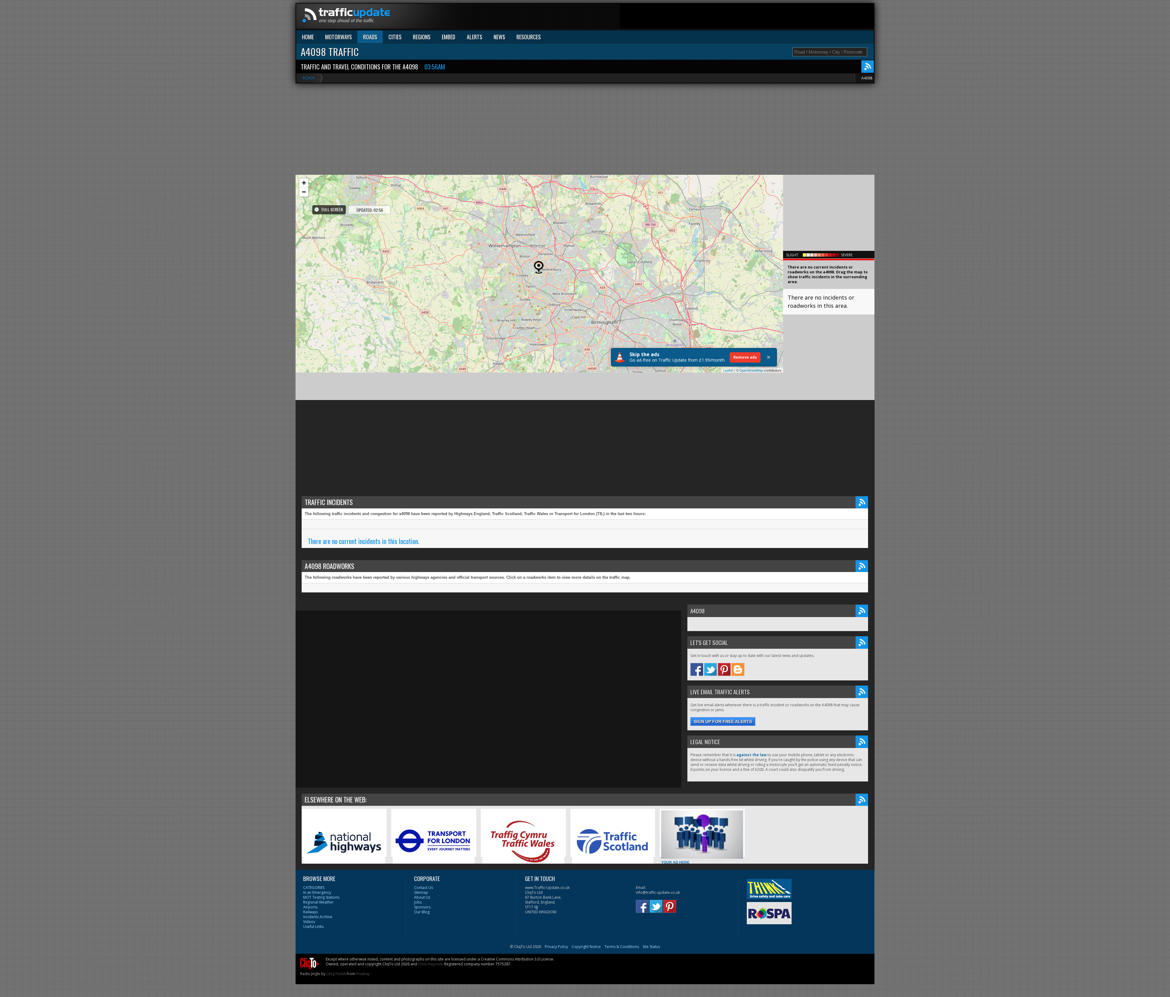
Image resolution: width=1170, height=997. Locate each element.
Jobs (418, 902)
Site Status (651, 946)
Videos (309, 921)
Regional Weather (318, 902)
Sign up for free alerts (723, 721)
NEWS (499, 37)
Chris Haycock (430, 964)
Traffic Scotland (585, 875)
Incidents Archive (317, 916)
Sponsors (422, 907)
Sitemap (421, 892)
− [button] (304, 192)
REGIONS (422, 37)
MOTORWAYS (338, 37)
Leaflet (728, 370)
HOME (308, 37)
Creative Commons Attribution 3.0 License (517, 959)
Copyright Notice (586, 946)
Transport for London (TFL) (416, 875)
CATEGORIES (313, 887)
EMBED (448, 37)
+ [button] (304, 183)
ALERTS (474, 37)
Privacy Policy (556, 946)
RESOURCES (528, 37)
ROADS (370, 37)
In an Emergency (317, 892)
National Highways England (326, 875)
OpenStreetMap (751, 370)
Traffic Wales (493, 875)
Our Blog (422, 912)
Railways (310, 912)
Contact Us (423, 887)
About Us (422, 897)
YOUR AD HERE (675, 862)
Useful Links (313, 926)
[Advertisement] (763, 17)
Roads (309, 78)
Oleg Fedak (336, 973)
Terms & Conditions (621, 946)
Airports (310, 907)
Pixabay (363, 973)
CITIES (395, 37)
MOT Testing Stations (321, 897)
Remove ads (745, 357)
